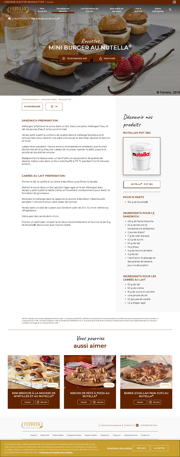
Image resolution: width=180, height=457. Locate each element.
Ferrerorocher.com (131, 435)
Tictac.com (117, 435)
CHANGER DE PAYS (148, 425)
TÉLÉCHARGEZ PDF (77, 58)
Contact (50, 2)
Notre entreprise (158, 10)
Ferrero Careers (57, 435)
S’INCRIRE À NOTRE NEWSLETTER (24, 2)
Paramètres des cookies (119, 448)
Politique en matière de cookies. (56, 452)
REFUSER (141, 448)
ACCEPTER (159, 448)
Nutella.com (104, 435)
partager (109, 58)
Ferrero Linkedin (91, 435)
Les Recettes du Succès (89, 10)
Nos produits (42, 10)
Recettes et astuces (63, 10)
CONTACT (128, 425)
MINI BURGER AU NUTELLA (45, 18)
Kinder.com (145, 435)
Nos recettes (20, 18)
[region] (90, 448)
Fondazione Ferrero (74, 435)
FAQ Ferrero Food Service (111, 425)
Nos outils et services (116, 10)
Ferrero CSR (44, 435)
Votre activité (138, 10)
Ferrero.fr (33, 435)
